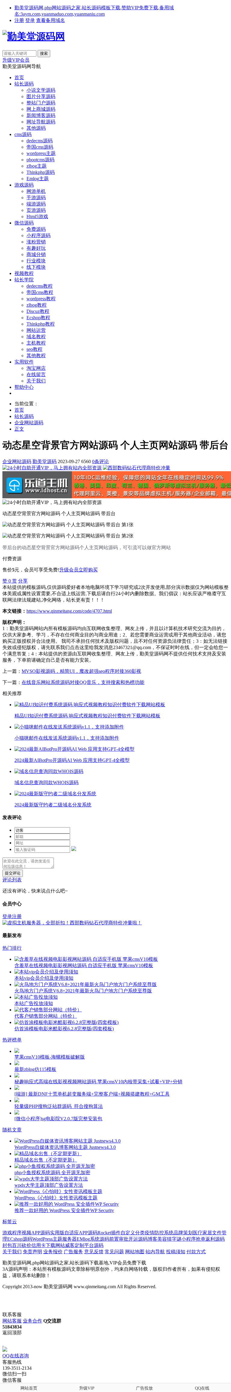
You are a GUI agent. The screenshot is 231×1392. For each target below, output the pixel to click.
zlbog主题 (36, 166)
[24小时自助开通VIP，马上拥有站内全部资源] (52, 467)
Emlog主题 (37, 178)
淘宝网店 (36, 368)
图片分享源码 (40, 96)
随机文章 (12, 1129)
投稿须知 (175, 1251)
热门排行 (12, 948)
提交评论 (12, 873)
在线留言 (36, 374)
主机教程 (36, 342)
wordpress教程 (41, 298)
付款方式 (196, 1251)
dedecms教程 (39, 286)
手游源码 (36, 197)
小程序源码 (38, 235)
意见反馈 (93, 1251)
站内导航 (155, 1251)
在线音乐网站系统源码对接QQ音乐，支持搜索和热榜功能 (83, 682)
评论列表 (12, 879)
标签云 (9, 1221)
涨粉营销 (36, 241)
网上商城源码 (40, 109)
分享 (23, 580)
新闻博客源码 (40, 115)
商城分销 (36, 254)
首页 (19, 77)
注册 (19, 20)
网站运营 (36, 330)
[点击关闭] (3, 1344)
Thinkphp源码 (40, 172)
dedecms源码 (39, 140)
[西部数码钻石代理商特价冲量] (136, 467)
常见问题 (114, 1251)
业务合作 (32, 1320)
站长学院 (24, 279)
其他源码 (36, 128)
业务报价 (53, 1251)
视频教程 (24, 273)
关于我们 (36, 380)
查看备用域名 (50, 20)
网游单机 (36, 191)
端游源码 (36, 203)
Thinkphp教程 (40, 323)
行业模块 (36, 260)
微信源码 (24, 222)
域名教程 (36, 336)
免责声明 (32, 1251)
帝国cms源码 (39, 147)
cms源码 (23, 134)
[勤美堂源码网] (33, 36)
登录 (30, 20)
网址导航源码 (40, 121)
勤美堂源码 (44, 461)
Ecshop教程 (38, 317)
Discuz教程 (37, 311)
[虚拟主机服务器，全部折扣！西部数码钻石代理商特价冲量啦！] (72, 922)
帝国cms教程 (39, 292)
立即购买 (88, 569)
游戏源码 (24, 184)
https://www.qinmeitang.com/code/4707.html (69, 611)
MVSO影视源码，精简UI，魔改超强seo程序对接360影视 (81, 671)
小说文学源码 (40, 90)
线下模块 (36, 267)
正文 (19, 429)
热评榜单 (12, 1039)
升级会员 (69, 569)
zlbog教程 (36, 305)
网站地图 (134, 1251)
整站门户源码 (40, 102)
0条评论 (100, 461)
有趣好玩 (36, 248)
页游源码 (36, 210)
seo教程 (34, 349)
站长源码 (24, 83)
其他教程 (36, 355)
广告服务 (73, 1251)
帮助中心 (24, 387)
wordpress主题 (41, 153)
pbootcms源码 (40, 159)
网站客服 (12, 1320)
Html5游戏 (37, 216)
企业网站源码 (28, 422)
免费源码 (36, 229)
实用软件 (24, 361)
